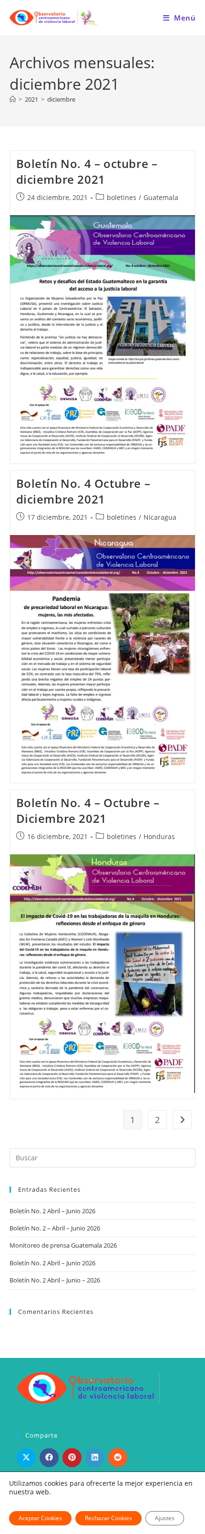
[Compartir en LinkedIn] (94, 1457)
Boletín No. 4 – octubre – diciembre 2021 (87, 172)
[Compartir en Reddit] (117, 1457)
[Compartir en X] (26, 1457)
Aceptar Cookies (40, 1518)
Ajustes (164, 1518)
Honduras (159, 836)
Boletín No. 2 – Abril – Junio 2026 (55, 1228)
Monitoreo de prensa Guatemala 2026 (63, 1245)
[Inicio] (13, 99)
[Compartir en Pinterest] (72, 1457)
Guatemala (161, 197)
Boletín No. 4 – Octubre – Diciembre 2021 (88, 811)
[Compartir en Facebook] (49, 1457)
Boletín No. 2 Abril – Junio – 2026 (55, 1280)
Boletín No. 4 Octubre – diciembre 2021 (83, 491)
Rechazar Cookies (108, 1518)
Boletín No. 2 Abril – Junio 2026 (52, 1211)
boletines (121, 197)
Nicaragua (160, 517)
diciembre (61, 99)
